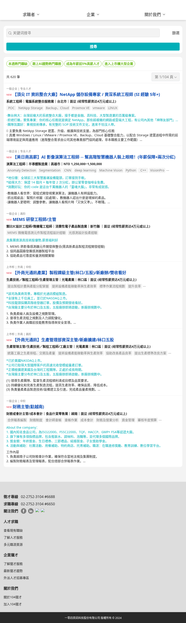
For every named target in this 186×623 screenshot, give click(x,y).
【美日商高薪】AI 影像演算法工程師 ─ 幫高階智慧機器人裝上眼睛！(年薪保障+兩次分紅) (94, 157)
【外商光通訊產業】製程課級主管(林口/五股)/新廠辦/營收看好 (69, 272)
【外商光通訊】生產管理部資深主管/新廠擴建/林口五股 (63, 339)
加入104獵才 (13, 604)
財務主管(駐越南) (28, 406)
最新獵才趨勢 (13, 571)
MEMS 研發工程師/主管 (34, 219)
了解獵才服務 (13, 564)
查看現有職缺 (13, 530)
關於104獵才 (13, 597)
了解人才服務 (13, 537)
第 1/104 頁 (164, 76)
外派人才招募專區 (16, 578)
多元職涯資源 (13, 544)
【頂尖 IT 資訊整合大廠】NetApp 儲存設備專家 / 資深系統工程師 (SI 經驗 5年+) (86, 94)
